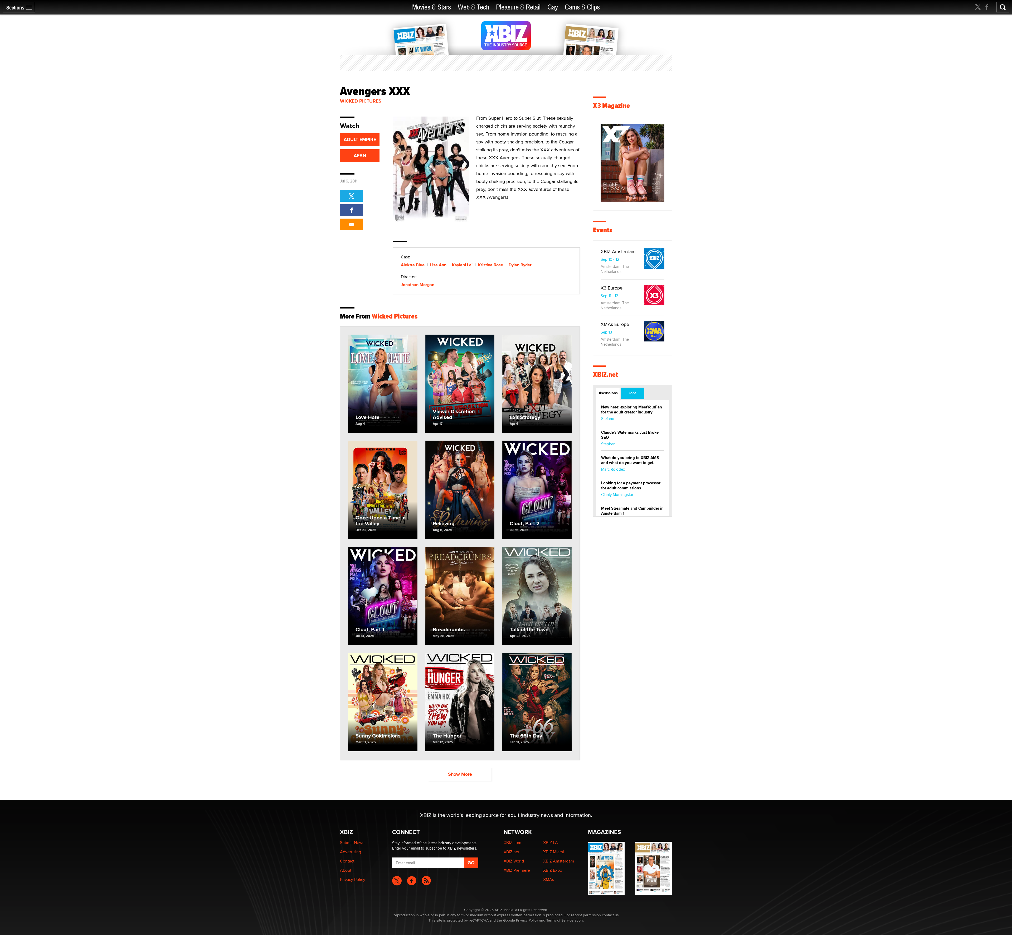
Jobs (632, 393)
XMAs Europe (615, 324)
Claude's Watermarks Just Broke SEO (630, 435)
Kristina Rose (490, 265)
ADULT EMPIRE (360, 139)
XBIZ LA (550, 843)
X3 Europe (611, 288)
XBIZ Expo (552, 870)
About (345, 870)
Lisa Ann (438, 265)
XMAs (548, 879)
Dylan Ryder (520, 265)
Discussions (607, 393)
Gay (552, 7)
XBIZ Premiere (517, 870)
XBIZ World (514, 861)
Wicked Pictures (360, 101)
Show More (460, 774)
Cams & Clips (582, 7)
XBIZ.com (512, 843)
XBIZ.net (605, 374)
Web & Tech (473, 7)
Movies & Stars (431, 7)
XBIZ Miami (553, 852)
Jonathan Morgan (417, 285)
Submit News (352, 843)
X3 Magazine (611, 105)
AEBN (360, 155)
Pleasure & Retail (518, 7)
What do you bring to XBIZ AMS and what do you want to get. (630, 460)
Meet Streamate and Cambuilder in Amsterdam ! (632, 510)
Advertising (350, 852)
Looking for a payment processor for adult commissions (630, 485)
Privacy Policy (352, 879)
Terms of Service (559, 920)
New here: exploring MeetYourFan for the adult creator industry (631, 409)
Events (602, 230)
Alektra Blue (413, 265)
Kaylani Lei (462, 265)
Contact (347, 861)
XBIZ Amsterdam (618, 251)
